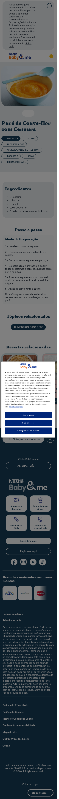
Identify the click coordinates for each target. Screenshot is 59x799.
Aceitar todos (28, 415)
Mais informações (16, 406)
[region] (28, 400)
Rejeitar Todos (28, 422)
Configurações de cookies (28, 430)
